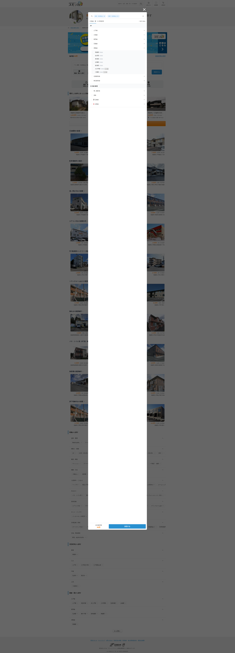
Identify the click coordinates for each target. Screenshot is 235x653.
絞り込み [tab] (142, 21)
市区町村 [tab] (100, 21)
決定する (127, 526)
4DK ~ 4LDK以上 (113, 16)
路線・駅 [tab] (93, 21)
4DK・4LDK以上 (100, 16)
